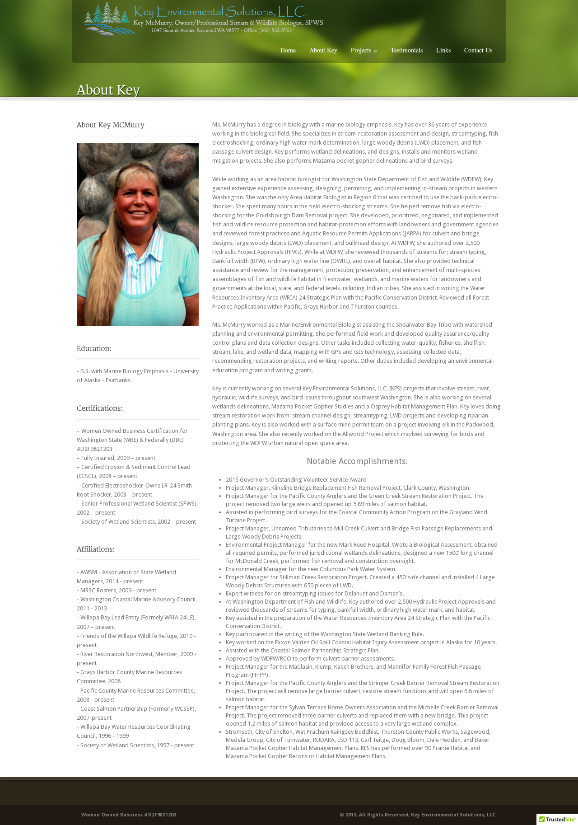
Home (288, 50)
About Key (323, 50)
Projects (364, 50)
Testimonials (407, 50)
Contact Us (478, 50)
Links (443, 50)
